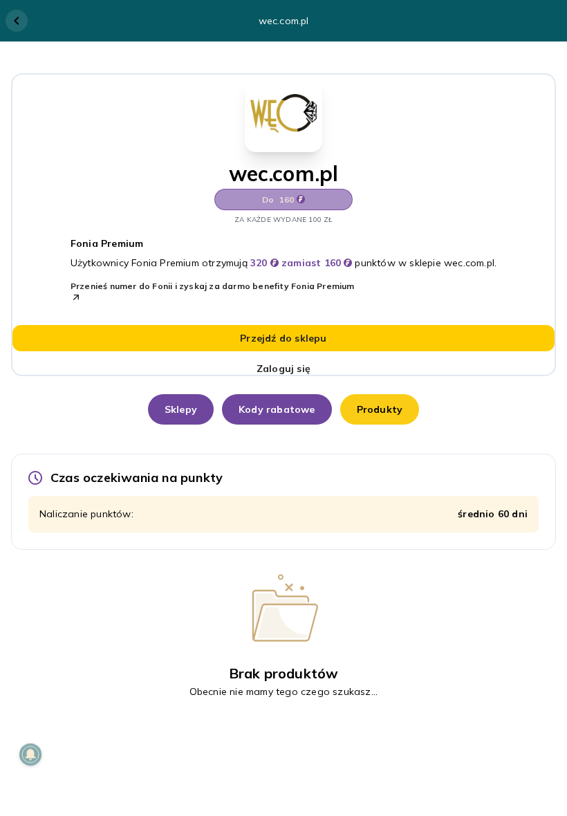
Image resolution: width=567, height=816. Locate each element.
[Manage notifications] (30, 754)
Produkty (380, 409)
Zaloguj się (283, 368)
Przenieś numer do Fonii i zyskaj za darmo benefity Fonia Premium (213, 286)
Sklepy (181, 409)
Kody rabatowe (277, 409)
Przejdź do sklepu (283, 338)
